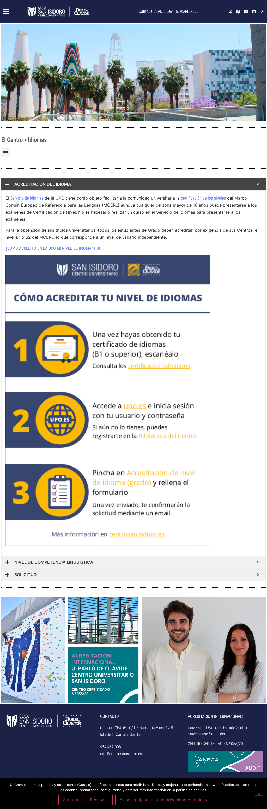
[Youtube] (246, 11)
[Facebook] (238, 11)
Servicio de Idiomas (26, 198)
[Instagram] (262, 11)
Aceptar (70, 799)
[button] (6, 11)
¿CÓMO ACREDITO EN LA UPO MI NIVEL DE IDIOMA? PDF (53, 248)
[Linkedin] (254, 11)
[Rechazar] (258, 793)
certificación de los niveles (203, 198)
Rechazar (99, 799)
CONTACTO (109, 716)
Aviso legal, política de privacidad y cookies (163, 799)
